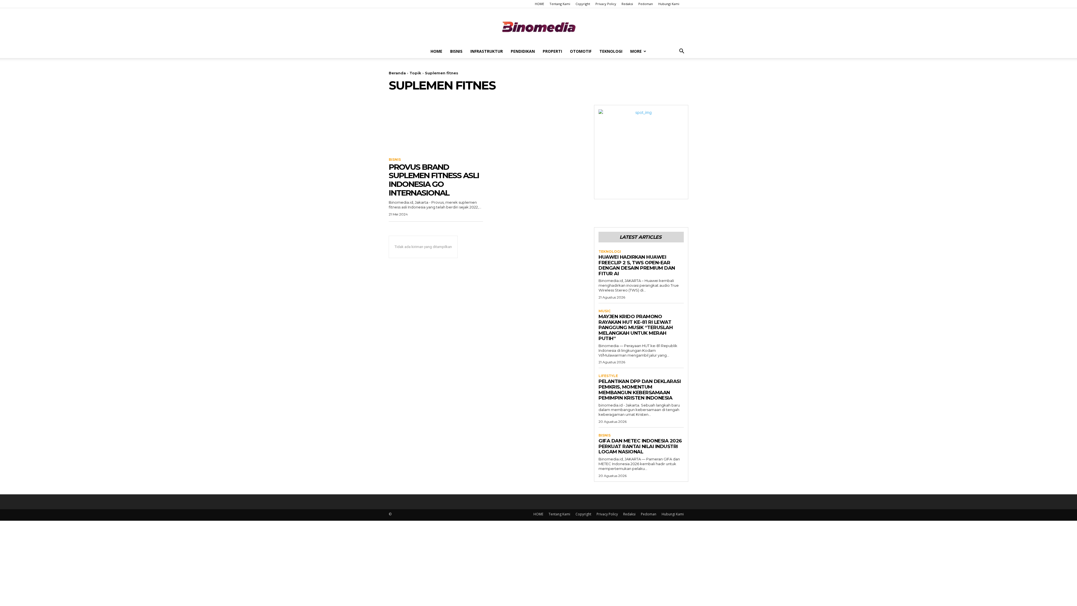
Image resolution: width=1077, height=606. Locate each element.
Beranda (397, 73)
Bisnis (456, 51)
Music (605, 311)
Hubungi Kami (668, 4)
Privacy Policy (605, 4)
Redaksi (627, 4)
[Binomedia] (538, 27)
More (636, 51)
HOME (539, 4)
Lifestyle (608, 376)
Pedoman (645, 4)
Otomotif (581, 51)
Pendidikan (523, 51)
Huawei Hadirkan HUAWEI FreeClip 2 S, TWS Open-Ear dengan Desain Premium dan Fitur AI (637, 265)
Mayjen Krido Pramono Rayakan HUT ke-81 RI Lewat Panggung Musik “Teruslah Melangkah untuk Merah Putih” (636, 327)
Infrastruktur (486, 51)
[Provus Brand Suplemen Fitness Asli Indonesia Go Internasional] (436, 128)
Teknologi (610, 51)
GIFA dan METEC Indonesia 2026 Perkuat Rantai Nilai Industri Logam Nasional (640, 446)
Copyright (583, 4)
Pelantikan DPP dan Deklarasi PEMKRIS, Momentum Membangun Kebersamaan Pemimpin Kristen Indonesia (640, 389)
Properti (552, 51)
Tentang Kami (559, 4)
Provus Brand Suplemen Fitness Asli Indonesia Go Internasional (434, 180)
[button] (681, 51)
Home (436, 51)
